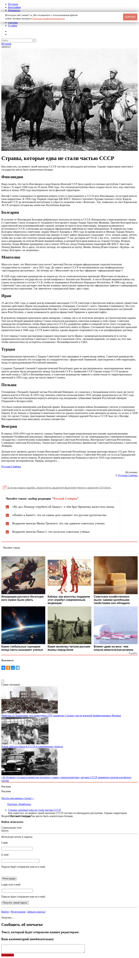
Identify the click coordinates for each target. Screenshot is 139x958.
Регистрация (18, 911)
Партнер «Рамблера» (19, 804)
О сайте (12, 25)
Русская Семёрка (11, 466)
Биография (14, 7)
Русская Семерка (128, 475)
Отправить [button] (7, 955)
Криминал (14, 10)
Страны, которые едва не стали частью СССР (34, 810)
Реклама (13, 22)
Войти (5, 911)
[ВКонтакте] (3, 668)
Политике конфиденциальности (48, 18)
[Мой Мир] (13, 668)
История (13, 4)
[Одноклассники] (8, 668)
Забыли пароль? (36, 911)
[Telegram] (18, 668)
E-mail (4, 854)
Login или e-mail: (11, 884)
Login (4, 842)
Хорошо (130, 16)
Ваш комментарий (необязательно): (27, 939)
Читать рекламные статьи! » (17, 798)
